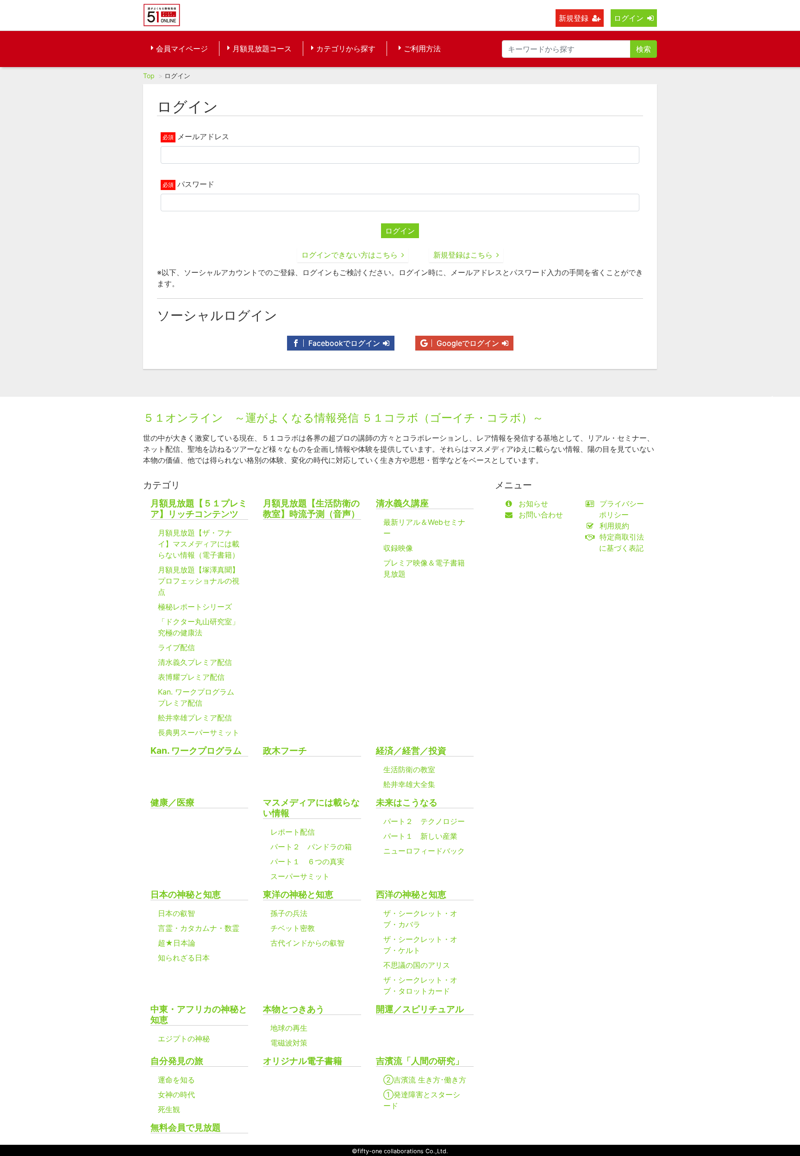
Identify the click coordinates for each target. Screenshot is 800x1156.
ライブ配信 (176, 647)
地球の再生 (288, 1028)
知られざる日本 (184, 957)
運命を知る (176, 1079)
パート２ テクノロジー (424, 821)
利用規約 (614, 525)
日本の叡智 (176, 913)
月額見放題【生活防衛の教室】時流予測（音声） (311, 508)
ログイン (629, 18)
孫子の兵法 (288, 913)
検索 (643, 49)
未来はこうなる (407, 802)
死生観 (169, 1109)
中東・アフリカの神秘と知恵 (198, 1014)
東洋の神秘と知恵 (298, 894)
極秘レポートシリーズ (195, 606)
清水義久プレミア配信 (195, 662)
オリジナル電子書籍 (302, 1061)
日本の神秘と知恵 (185, 894)
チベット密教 (292, 928)
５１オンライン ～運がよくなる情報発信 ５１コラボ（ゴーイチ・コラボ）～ (343, 417)
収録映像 (398, 548)
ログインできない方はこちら (349, 254)
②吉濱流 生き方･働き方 (424, 1079)
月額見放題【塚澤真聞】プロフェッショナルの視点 (198, 580)
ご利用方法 (422, 48)
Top (149, 76)
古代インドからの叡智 (307, 942)
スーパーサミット (300, 876)
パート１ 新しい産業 (420, 836)
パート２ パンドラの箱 (311, 846)
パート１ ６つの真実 (307, 861)
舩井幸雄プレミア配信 (195, 717)
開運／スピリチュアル (420, 1009)
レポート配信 (292, 831)
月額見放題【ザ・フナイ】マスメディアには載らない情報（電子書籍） (198, 544)
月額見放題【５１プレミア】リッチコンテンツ (198, 508)
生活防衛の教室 (409, 769)
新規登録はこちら (463, 254)
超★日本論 (176, 942)
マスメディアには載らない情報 (311, 807)
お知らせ (533, 503)
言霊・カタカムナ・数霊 (198, 928)
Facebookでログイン (343, 343)
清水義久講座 (402, 503)
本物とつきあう (294, 1009)
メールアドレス (203, 136)
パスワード (195, 184)
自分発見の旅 (176, 1061)
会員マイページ (182, 48)
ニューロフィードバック (424, 850)
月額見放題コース (262, 48)
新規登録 (573, 18)
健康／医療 (172, 802)
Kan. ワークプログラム (196, 750)
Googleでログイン (466, 343)
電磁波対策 (288, 1042)
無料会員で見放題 (185, 1127)
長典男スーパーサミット (198, 732)
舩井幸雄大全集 (409, 784)
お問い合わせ (541, 514)
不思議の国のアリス (416, 965)
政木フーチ (285, 750)
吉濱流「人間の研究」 (420, 1061)
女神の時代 (176, 1094)
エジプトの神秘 (184, 1038)
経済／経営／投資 (411, 750)
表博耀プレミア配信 (191, 677)
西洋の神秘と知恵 (411, 894)
